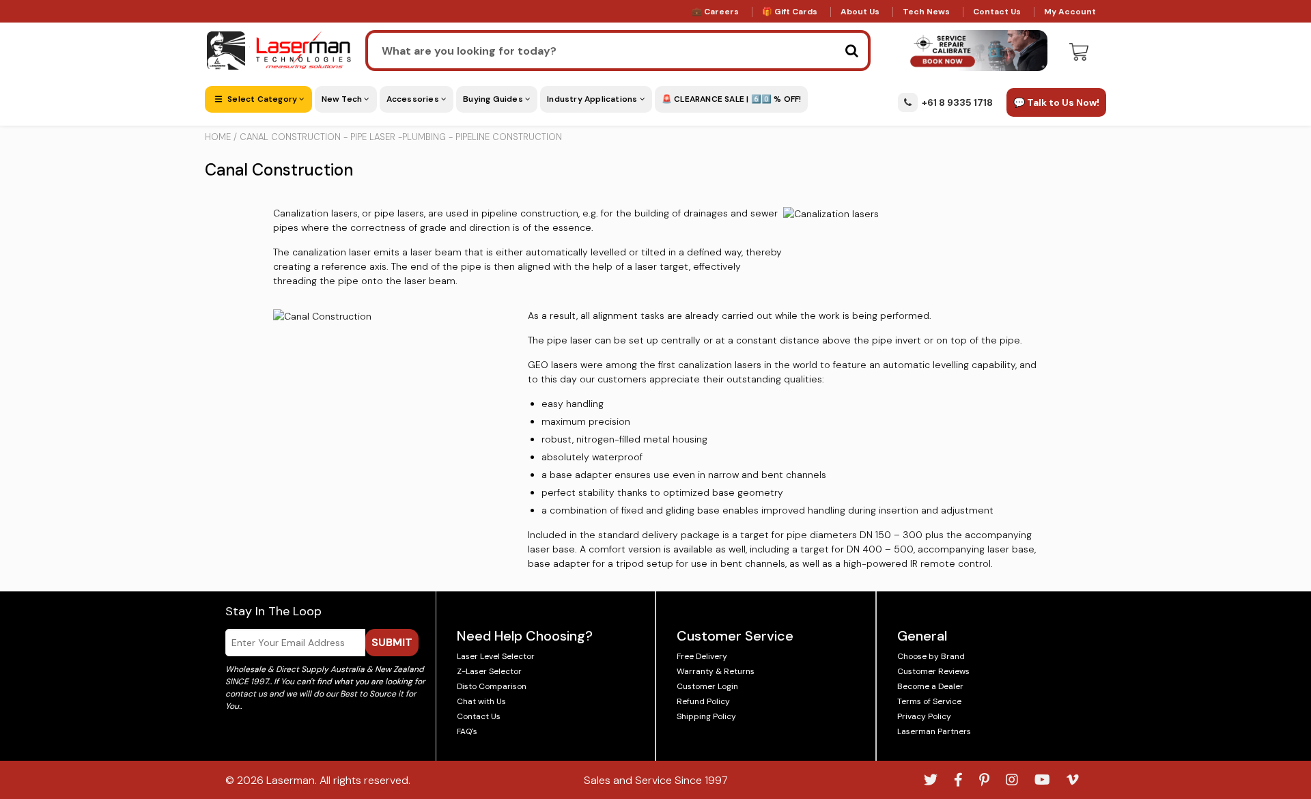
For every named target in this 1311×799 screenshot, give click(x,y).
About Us (860, 12)
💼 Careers (715, 12)
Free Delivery (702, 656)
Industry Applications (593, 99)
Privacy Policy (924, 716)
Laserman (290, 780)
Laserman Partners (934, 731)
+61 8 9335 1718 (957, 102)
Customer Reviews (933, 671)
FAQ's (467, 731)
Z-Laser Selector (489, 671)
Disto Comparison (491, 686)
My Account (1070, 12)
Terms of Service (929, 701)
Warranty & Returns (716, 671)
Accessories (413, 99)
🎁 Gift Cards (789, 12)
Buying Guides (494, 99)
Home (218, 137)
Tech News (926, 12)
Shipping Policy (706, 716)
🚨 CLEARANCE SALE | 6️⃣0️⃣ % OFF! (732, 99)
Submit (391, 642)
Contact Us (997, 12)
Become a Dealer (930, 686)
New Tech (343, 99)
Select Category (262, 99)
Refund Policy (703, 701)
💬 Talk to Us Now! (1056, 102)
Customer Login (707, 686)
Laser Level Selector (496, 656)
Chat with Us (481, 701)
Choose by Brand (931, 656)
